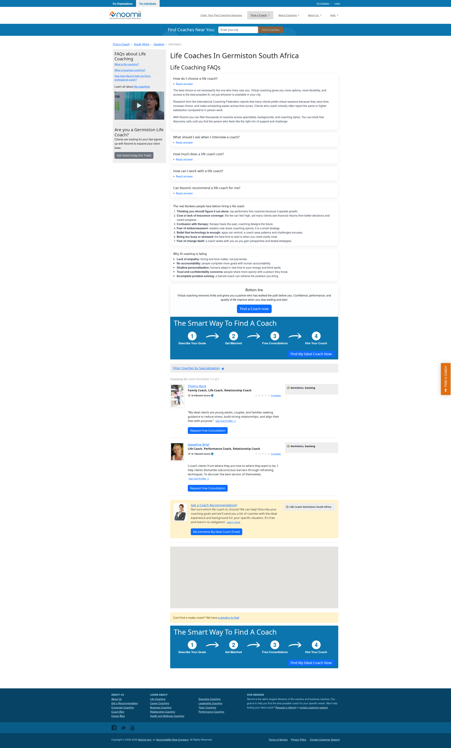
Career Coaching (159, 703)
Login (337, 3)
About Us (116, 699)
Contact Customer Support (325, 739)
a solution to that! (228, 618)
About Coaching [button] (287, 15)
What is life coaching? (127, 64)
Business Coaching (160, 707)
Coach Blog (117, 711)
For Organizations (122, 3)
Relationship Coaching (162, 711)
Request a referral (286, 707)
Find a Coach (121, 44)
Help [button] (333, 15)
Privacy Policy (298, 739)
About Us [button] (313, 15)
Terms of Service (278, 739)
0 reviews (276, 395)
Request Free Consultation (207, 430)
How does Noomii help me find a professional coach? (133, 77)
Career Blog (118, 716)
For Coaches (323, 3)
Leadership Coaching (210, 703)
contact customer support (313, 707)
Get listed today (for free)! (134, 155)
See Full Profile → (225, 421)
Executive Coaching (210, 699)
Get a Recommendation (124, 703)
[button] (212, 395)
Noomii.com (144, 739)
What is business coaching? (130, 70)
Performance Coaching (211, 711)
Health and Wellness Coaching (167, 716)
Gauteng (158, 44)
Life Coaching (157, 699)
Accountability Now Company (172, 739)
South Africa (141, 44)
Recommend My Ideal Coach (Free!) (216, 532)
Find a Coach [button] (259, 15)
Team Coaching (207, 707)
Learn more (233, 522)
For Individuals (148, 3)
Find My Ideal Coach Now (311, 354)
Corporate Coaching (122, 707)
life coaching (142, 86)
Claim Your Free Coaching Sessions (221, 15)
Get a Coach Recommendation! (214, 505)
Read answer (184, 84)
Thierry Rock (197, 386)
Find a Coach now (254, 308)
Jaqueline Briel (198, 444)
